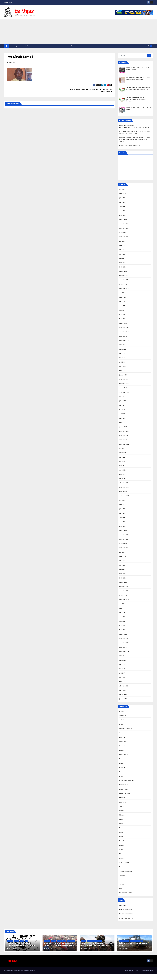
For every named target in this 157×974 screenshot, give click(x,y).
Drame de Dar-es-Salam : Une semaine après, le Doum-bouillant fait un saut (21, 945)
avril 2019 (122, 569)
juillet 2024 (122, 297)
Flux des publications (125, 909)
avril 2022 (122, 414)
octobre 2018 (123, 595)
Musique (121, 828)
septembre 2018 (124, 599)
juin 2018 (122, 612)
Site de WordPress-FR (126, 918)
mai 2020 (122, 513)
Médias (121, 810)
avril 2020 (122, 517)
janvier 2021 (123, 478)
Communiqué (123, 741)
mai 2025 (122, 254)
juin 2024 (122, 301)
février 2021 (122, 474)
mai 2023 (122, 357)
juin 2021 (122, 457)
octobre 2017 (123, 647)
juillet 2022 (122, 401)
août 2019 (122, 552)
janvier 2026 (123, 219)
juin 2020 (122, 509)
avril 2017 (122, 673)
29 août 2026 (49, 948)
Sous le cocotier (124, 862)
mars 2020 (122, 522)
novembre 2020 (124, 487)
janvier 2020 (123, 530)
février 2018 (122, 630)
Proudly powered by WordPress (11, 970)
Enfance (121, 776)
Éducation (122, 763)
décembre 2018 (124, 586)
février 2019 (122, 578)
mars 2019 (122, 573)
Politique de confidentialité (146, 970)
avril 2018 (122, 621)
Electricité (122, 767)
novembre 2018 (124, 591)
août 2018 (122, 604)
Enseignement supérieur (126, 780)
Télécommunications (125, 871)
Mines (121, 819)
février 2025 (122, 267)
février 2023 (122, 370)
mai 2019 (122, 565)
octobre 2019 (123, 543)
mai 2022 (122, 409)
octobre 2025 (123, 232)
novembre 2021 (124, 435)
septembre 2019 (124, 547)
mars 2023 (122, 366)
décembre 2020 (124, 483)
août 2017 (122, 655)
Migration (122, 815)
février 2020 (122, 526)
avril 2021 (122, 465)
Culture (45, 46)
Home (126, 970)
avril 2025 (122, 258)
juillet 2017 (122, 660)
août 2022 (122, 396)
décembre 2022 (124, 379)
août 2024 (122, 293)
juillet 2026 (122, 193)
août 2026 (122, 189)
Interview (122, 797)
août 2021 (122, 448)
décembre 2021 (124, 431)
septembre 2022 (124, 392)
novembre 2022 (124, 383)
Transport (122, 880)
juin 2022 (122, 405)
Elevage (121, 772)
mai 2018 (122, 617)
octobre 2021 (123, 440)
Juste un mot (123, 802)
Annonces (63, 46)
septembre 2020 (124, 496)
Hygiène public (123, 789)
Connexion (122, 905)
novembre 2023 (124, 332)
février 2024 (122, 319)
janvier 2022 (123, 427)
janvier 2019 (123, 582)
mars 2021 (122, 470)
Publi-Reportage (124, 841)
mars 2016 (122, 690)
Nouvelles (122, 832)
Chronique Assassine (125, 728)
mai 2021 (122, 461)
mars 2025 (122, 262)
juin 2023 (122, 353)
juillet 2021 (122, 452)
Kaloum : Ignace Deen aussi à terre (129, 145)
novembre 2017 (124, 643)
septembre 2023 (124, 340)
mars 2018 (122, 625)
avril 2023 (122, 362)
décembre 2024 (124, 275)
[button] (148, 46)
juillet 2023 (122, 349)
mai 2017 (122, 668)
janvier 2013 (123, 699)
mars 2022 (122, 418)
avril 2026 (122, 206)
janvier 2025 (123, 271)
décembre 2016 (124, 686)
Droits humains (123, 754)
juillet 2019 (122, 556)
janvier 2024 (123, 323)
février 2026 (122, 215)
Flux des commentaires (126, 914)
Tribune (121, 884)
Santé (121, 849)
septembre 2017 (124, 651)
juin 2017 (122, 664)
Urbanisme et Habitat (125, 892)
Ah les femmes (123, 720)
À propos (74, 46)
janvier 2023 (123, 375)
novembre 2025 (124, 228)
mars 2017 (122, 677)
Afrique (121, 711)
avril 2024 (122, 310)
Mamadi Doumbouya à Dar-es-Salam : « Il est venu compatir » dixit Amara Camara (59, 945)
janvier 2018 (123, 634)
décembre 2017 (124, 638)
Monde (121, 823)
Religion (121, 845)
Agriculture (122, 715)
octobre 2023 (123, 336)
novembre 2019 (124, 539)
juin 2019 (122, 560)
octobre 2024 (123, 284)
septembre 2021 (124, 444)
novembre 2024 (124, 280)
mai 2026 (122, 202)
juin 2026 (122, 198)
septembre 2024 (124, 288)
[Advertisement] (78, 31)
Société (25, 46)
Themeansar (32, 970)
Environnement (123, 784)
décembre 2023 (124, 327)
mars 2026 (122, 211)
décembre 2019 (124, 535)
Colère (121, 733)
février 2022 (122, 422)
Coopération (123, 746)
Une (120, 888)
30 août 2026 (12, 948)
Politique (14, 46)
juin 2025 (122, 249)
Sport (54, 46)
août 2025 (122, 241)
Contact (85, 46)
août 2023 (122, 344)
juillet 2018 (122, 608)
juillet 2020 (122, 504)
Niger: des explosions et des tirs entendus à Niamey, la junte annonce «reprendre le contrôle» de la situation (134, 139)
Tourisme (122, 875)
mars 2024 (122, 314)
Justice (121, 806)
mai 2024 (122, 306)
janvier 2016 (123, 694)
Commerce (122, 737)
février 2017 (122, 681)
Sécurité (121, 854)
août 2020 (122, 500)
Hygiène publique (124, 793)
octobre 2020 (123, 491)
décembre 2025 (124, 224)
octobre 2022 (123, 388)
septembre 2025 (124, 236)
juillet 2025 (122, 245)
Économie (35, 46)
